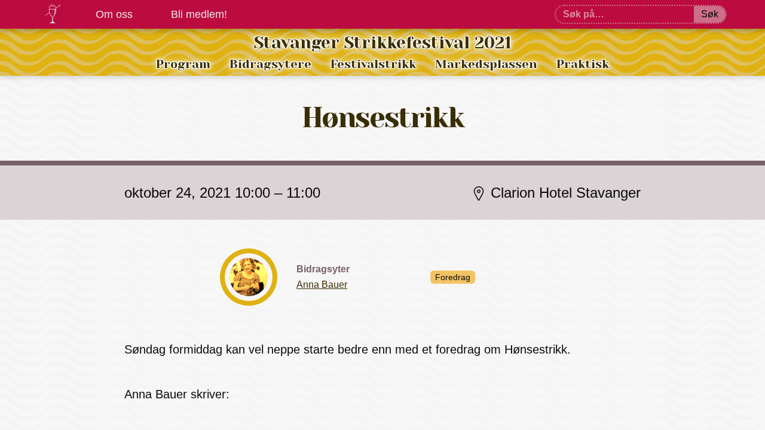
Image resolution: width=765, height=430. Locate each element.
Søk (709, 14)
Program (183, 64)
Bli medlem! (199, 14)
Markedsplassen (486, 64)
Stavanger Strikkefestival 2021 (383, 43)
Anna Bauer (321, 285)
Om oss (114, 14)
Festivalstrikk (373, 64)
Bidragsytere (270, 64)
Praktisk (582, 64)
